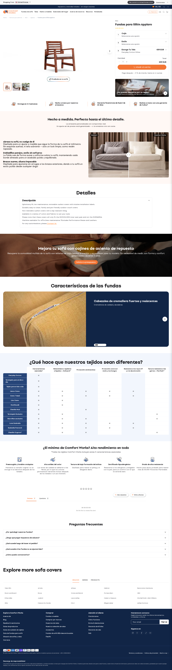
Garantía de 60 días (95, 626)
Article (40, 588)
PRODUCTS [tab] (95, 580)
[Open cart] (167, 12)
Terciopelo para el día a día (14, 381)
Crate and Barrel (77, 593)
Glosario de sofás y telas (12, 637)
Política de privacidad (151, 653)
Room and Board (10, 593)
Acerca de (7, 616)
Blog (4, 620)
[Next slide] (164, 319)
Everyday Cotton (15, 375)
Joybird (40, 598)
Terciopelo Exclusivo (15, 414)
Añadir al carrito (143, 67)
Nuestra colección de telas (56, 626)
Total (164, 58)
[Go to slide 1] (7, 87)
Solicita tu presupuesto (86, 262)
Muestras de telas (52, 623)
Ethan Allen (8, 598)
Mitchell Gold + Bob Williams (146, 598)
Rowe (40, 593)
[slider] (128, 155)
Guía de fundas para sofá (12, 633)
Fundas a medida (52, 616)
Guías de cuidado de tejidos (13, 630)
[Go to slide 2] (17, 87)
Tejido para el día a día (14, 387)
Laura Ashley (75, 598)
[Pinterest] (137, 633)
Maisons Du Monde (44, 603)
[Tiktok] (146, 633)
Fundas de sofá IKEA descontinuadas (59, 633)
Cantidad (121, 58)
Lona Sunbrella (15, 423)
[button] (142, 35)
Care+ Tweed (15, 396)
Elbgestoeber (108, 603)
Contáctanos (93, 616)
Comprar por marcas (54, 620)
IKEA (6, 603)
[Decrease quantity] (119, 61)
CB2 (138, 593)
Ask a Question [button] (121, 495)
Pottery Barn (108, 593)
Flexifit (48, 637)
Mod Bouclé (15, 405)
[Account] (167, 7)
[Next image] (109, 51)
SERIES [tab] (85, 580)
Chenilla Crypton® (15, 432)
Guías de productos (10, 626)
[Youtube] (150, 633)
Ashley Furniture (142, 603)
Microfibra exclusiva (14, 419)
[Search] (163, 12)
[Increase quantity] (126, 61)
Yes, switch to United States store (141, 2)
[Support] (164, 7)
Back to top (163, 653)
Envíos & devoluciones (96, 623)
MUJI (72, 603)
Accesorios (50, 630)
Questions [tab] (42, 498)
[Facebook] (141, 633)
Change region (160, 2)
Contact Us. (52, 223)
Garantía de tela (94, 630)
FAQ (89, 633)
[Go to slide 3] (26, 87)
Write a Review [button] (139, 495)
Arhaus (73, 588)
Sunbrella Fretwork (15, 428)
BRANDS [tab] (75, 580)
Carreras (6, 640)
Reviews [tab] (30, 498)
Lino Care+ (15, 400)
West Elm (8, 588)
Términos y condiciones (136, 653)
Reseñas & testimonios (11, 623)
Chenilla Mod (15, 409)
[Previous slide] (7, 319)
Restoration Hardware (145, 588)
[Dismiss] (167, 2)
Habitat (106, 588)
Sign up (164, 622)
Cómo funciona (94, 620)
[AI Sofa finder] (160, 12)
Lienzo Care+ (15, 391)
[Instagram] (133, 633)
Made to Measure (110, 598)
